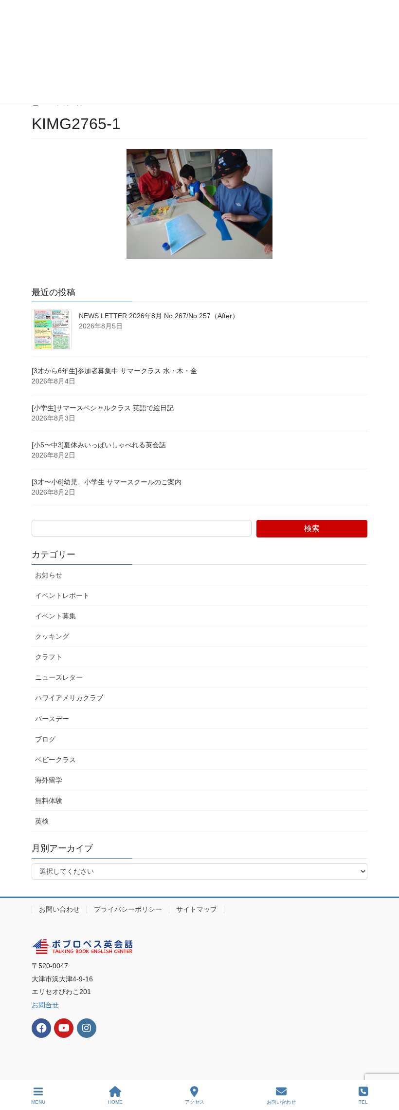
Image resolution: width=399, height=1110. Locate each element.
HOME (115, 1102)
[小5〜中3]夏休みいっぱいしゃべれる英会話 (99, 445)
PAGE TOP (384, 1066)
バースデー (52, 719)
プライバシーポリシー (128, 909)
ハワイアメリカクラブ (69, 698)
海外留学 (48, 780)
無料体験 (48, 800)
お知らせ (48, 575)
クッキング (52, 636)
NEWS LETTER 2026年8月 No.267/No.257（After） (159, 316)
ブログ (45, 739)
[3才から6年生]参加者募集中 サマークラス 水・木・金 (114, 371)
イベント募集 (55, 616)
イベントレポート (62, 595)
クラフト (48, 657)
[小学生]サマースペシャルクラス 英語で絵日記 (103, 408)
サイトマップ (196, 909)
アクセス (194, 1102)
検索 (312, 528)
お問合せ (45, 1005)
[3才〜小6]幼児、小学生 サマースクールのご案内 (110, 482)
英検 (42, 821)
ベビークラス (55, 760)
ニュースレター (59, 677)
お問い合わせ (59, 909)
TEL (363, 1102)
